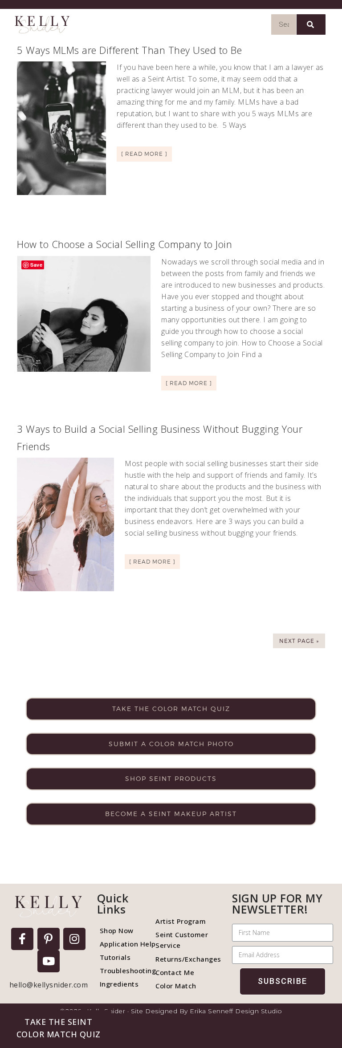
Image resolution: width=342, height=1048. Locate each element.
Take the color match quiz (171, 708)
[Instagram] (74, 939)
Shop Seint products (171, 778)
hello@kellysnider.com (48, 985)
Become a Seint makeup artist (171, 813)
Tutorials (115, 957)
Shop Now (117, 930)
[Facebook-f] (22, 939)
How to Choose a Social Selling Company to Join (124, 244)
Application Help (123, 943)
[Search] (311, 24)
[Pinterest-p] (48, 939)
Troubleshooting (123, 970)
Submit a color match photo (171, 743)
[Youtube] (48, 961)
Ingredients (119, 983)
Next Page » (299, 641)
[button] (58, 1028)
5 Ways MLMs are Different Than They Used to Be (129, 50)
